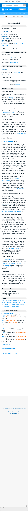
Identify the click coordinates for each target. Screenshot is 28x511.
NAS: (3, 317)
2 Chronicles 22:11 (8, 113)
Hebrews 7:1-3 (18, 211)
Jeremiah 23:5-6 (6, 180)
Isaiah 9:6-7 (17, 178)
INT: (2, 322)
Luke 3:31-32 (20, 189)
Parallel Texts (15, 306)
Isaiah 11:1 (7, 265)
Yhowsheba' (10, 58)
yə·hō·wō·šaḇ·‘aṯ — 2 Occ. (9, 353)
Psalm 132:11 (21, 263)
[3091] (26, 232)
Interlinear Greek (6, 301)
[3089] (2, 232)
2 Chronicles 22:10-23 (8, 263)
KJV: (2, 320)
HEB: (3, 315)
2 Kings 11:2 (12, 98)
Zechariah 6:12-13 (7, 211)
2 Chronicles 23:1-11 (8, 204)
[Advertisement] (14, 386)
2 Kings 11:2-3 (5, 260)
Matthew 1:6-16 (10, 189)
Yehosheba (17, 72)
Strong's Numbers (6, 302)
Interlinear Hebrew (18, 301)
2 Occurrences (5, 344)
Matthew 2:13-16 (14, 248)
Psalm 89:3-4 (8, 135)
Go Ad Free (3, 507)
